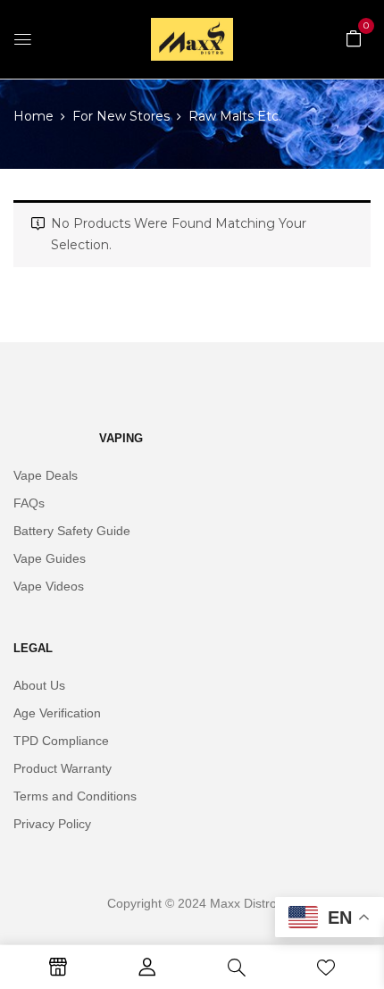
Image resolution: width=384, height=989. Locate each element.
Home (33, 116)
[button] (354, 37)
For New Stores (121, 116)
